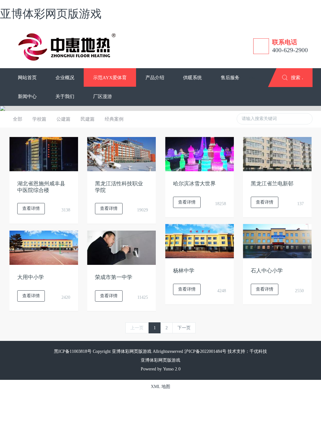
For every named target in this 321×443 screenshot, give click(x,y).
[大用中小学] (43, 247)
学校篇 (39, 119)
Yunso (168, 369)
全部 (17, 119)
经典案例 (114, 119)
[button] (65, 77)
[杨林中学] (199, 240)
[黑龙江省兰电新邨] (277, 153)
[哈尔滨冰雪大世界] (199, 153)
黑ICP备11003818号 (73, 351)
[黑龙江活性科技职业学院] (121, 153)
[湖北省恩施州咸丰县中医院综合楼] (43, 153)
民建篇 (88, 119)
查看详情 (31, 208)
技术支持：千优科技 (247, 351)
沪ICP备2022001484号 (205, 351)
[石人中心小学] (277, 240)
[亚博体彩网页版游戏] (68, 46)
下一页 (184, 327)
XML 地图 (160, 386)
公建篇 (63, 119)
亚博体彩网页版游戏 (51, 14)
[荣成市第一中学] (121, 247)
